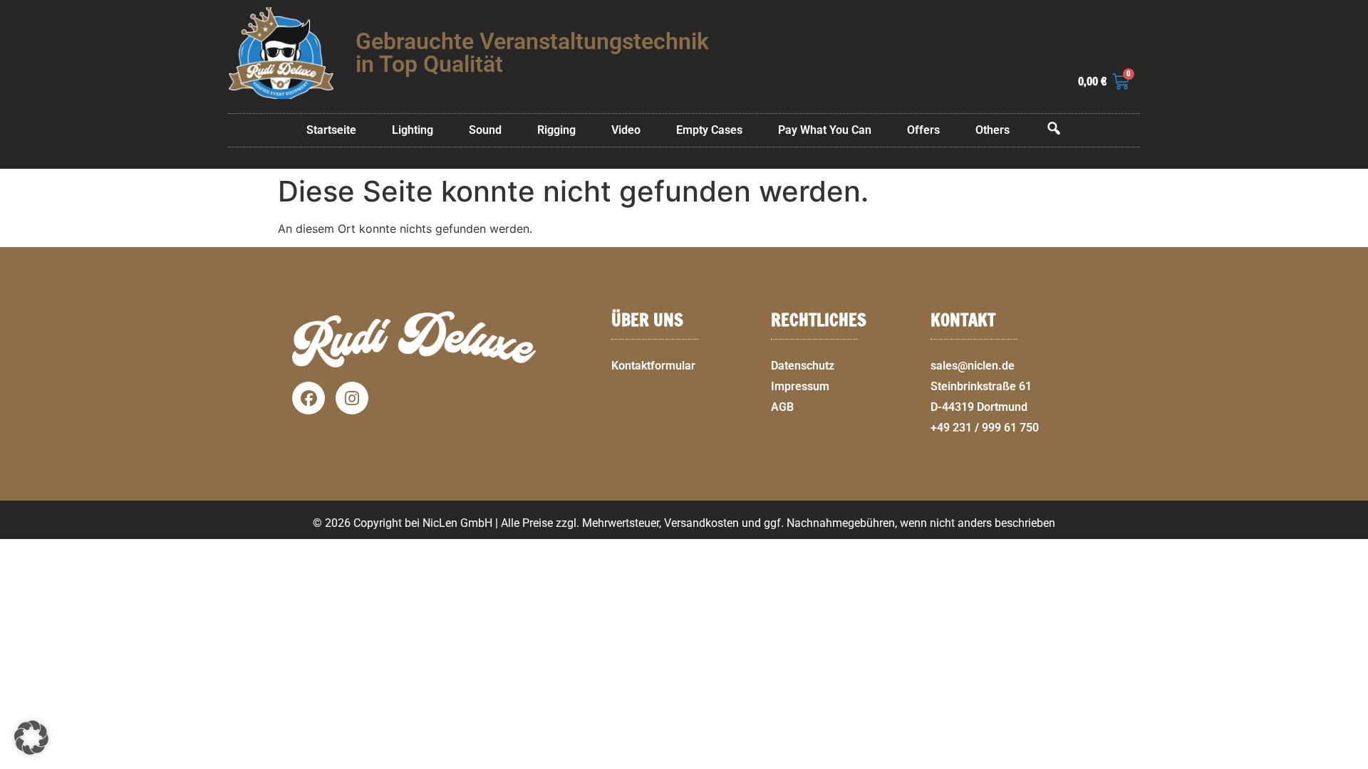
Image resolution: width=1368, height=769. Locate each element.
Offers (923, 130)
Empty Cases (709, 130)
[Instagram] (352, 398)
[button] (1351, 760)
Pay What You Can (824, 130)
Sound (485, 130)
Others (992, 130)
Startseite (331, 130)
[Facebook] (308, 398)
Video (626, 130)
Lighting (412, 130)
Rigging (556, 130)
